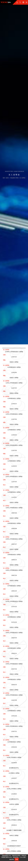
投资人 (8, 177)
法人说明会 (22, 177)
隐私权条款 (15, 857)
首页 (4, 177)
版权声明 (11, 859)
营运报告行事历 (14, 177)
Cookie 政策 (22, 857)
